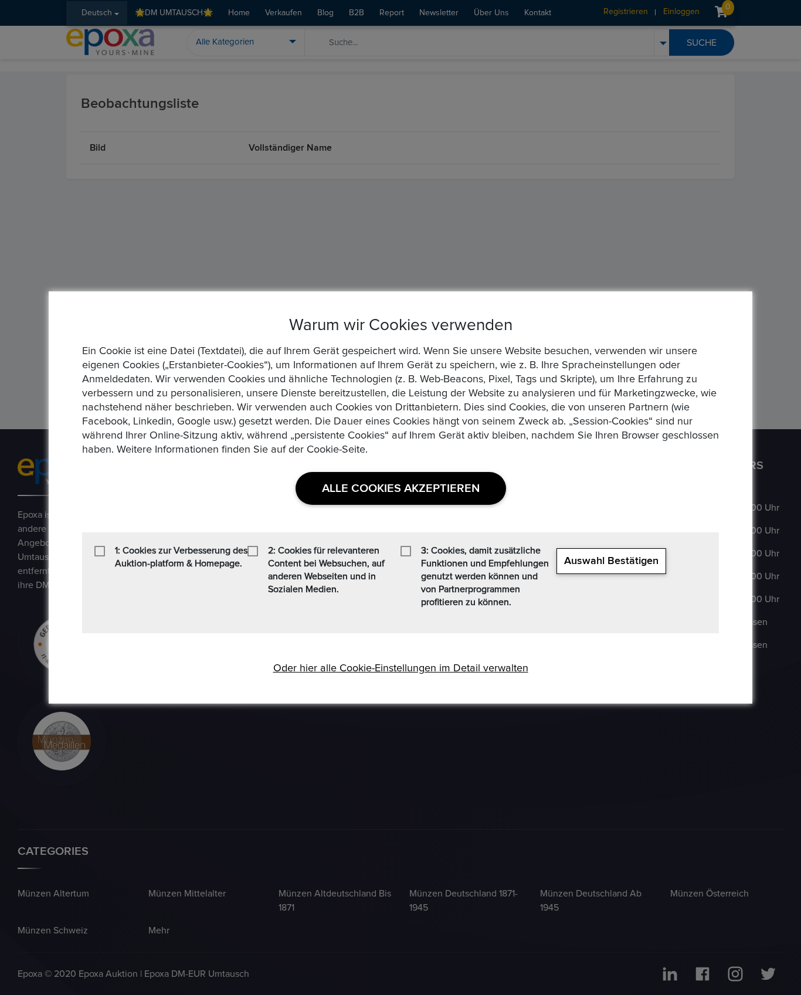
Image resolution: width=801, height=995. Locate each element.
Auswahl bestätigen (611, 561)
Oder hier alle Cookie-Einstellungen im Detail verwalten (400, 668)
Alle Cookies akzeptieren (401, 488)
